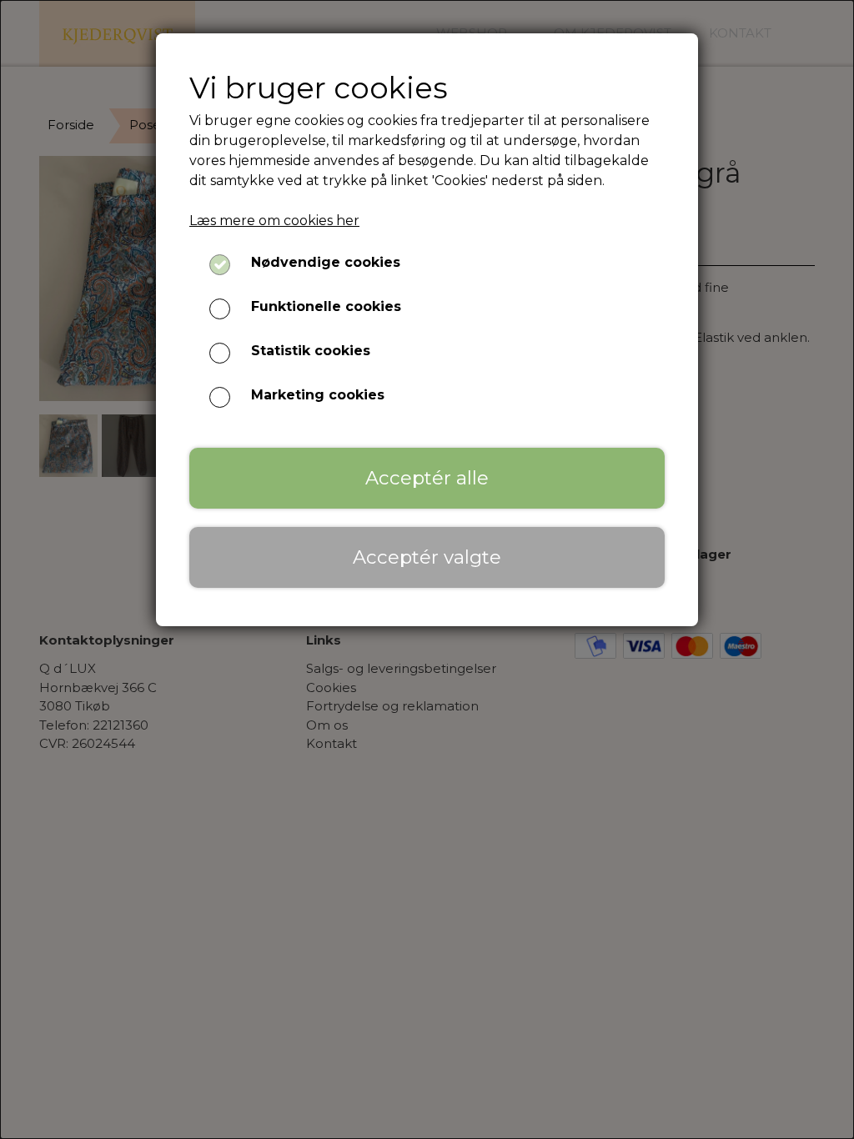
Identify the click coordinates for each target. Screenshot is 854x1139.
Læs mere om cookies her (274, 220)
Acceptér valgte (427, 557)
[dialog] (427, 569)
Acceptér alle (427, 477)
